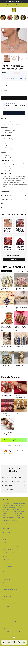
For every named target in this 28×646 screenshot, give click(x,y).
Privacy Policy (6, 579)
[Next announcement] (25, 5)
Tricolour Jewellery (7, 566)
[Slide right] (26, 58)
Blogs (4, 599)
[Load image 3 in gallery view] (21, 58)
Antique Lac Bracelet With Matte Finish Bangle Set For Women (21, 328)
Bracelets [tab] (16, 271)
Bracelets (5, 556)
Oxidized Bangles (7, 563)
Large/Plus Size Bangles (7, 433)
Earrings (19, 414)
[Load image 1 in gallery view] (7, 58)
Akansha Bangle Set (19, 288)
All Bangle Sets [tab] (7, 271)
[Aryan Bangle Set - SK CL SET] (7, 339)
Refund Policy (6, 582)
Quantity (3, 83)
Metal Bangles (6, 559)
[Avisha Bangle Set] (7, 357)
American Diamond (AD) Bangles (20, 396)
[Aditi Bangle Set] (7, 280)
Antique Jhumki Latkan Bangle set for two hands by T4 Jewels (21, 307)
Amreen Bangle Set (5, 306)
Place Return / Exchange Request (11, 603)
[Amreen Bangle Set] (7, 298)
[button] (3, 10)
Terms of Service (7, 593)
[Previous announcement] (2, 5)
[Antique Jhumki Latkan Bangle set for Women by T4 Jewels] (7, 318)
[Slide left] (1, 58)
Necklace (5, 536)
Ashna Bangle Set (19, 346)
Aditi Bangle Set (4, 288)
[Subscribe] (22, 616)
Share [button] (4, 208)
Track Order (6, 606)
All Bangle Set (6, 532)
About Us (5, 576)
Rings (4, 539)
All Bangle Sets (6, 395)
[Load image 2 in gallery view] (14, 58)
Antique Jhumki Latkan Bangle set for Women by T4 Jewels (7, 328)
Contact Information (7, 596)
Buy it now (14, 98)
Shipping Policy (7, 586)
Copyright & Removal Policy (10, 589)
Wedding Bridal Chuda (7, 414)
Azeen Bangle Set (19, 365)
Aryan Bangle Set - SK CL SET (7, 347)
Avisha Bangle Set (5, 365)
